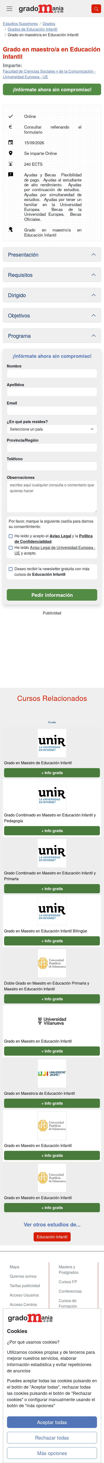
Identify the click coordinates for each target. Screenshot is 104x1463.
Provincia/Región (22, 440)
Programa (19, 335)
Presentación (23, 254)
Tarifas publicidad (25, 1285)
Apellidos (15, 384)
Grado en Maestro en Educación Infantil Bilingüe (45, 931)
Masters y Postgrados (68, 1269)
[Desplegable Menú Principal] (9, 8)
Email (12, 403)
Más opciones (52, 1452)
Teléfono (15, 458)
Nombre (14, 366)
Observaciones (21, 477)
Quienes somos (23, 1276)
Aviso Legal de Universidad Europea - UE (55, 550)
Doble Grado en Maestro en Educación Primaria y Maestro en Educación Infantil (46, 986)
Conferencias (70, 1291)
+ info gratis (52, 772)
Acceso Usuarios (24, 1295)
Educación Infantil (52, 1237)
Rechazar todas (52, 1437)
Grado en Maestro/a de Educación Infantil (39, 1093)
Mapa (14, 1266)
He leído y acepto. (55, 550)
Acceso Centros (23, 1304)
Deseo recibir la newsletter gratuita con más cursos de (52, 571)
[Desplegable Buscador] (96, 8)
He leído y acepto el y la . (54, 538)
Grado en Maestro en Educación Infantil (38, 1041)
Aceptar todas (52, 1422)
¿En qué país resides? (27, 421)
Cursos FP (68, 1281)
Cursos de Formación (68, 1303)
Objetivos (19, 315)
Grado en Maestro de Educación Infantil (38, 762)
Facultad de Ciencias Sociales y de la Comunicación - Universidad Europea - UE (49, 73)
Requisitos (20, 274)
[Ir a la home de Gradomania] (41, 8)
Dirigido (17, 295)
